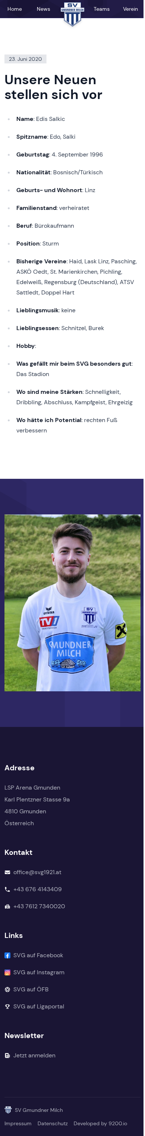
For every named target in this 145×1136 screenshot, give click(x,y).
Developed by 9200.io (100, 1123)
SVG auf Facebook (38, 955)
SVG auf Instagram (38, 972)
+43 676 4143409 (37, 889)
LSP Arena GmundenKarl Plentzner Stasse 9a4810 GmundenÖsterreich (37, 805)
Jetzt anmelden (34, 1055)
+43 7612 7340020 (39, 906)
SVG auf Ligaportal (38, 1006)
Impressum (18, 1123)
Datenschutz (53, 1123)
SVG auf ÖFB (31, 989)
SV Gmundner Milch (39, 1110)
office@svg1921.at (37, 872)
